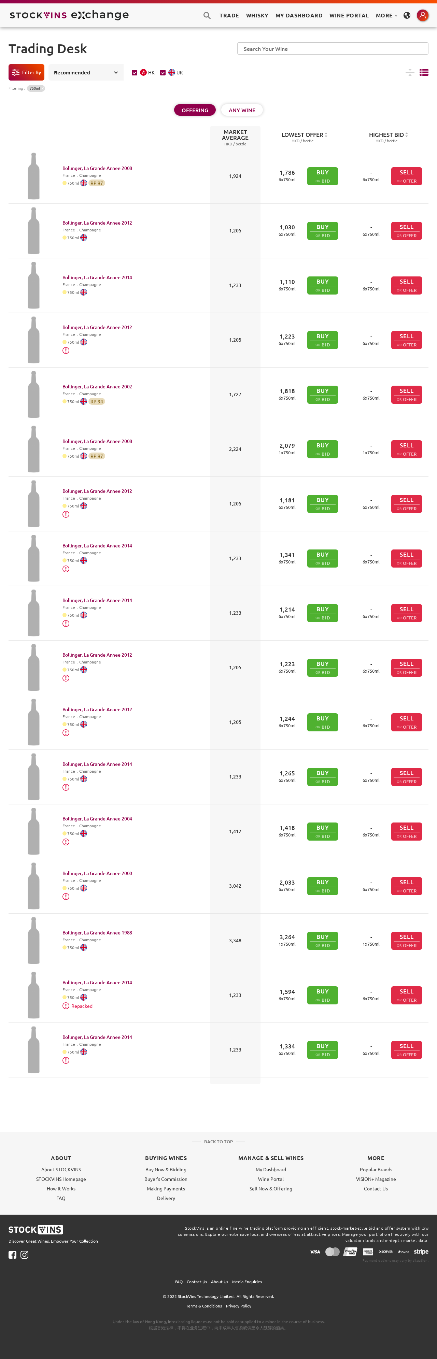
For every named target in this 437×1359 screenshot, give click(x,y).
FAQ (61, 1198)
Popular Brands (376, 1169)
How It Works (61, 1188)
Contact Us (376, 1188)
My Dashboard (271, 1169)
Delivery (166, 1198)
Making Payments (166, 1188)
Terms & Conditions (204, 1305)
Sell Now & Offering (271, 1188)
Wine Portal (349, 15)
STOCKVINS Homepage (61, 1179)
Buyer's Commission (165, 1179)
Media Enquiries (247, 1281)
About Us (219, 1281)
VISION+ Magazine (376, 1179)
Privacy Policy (238, 1305)
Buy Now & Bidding (165, 1169)
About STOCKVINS (61, 1169)
